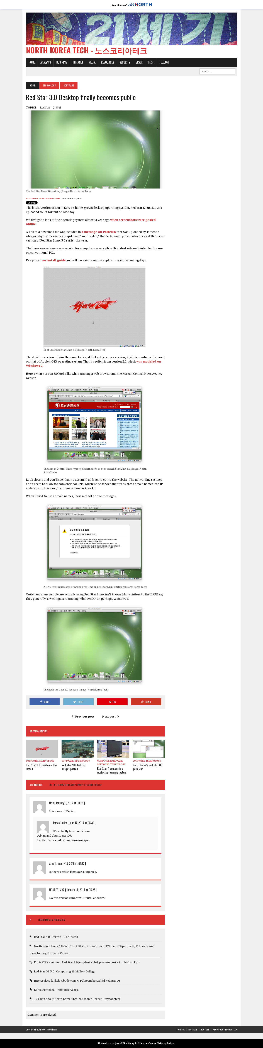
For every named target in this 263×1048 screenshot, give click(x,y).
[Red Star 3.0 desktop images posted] (78, 756)
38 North (102, 1043)
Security (125, 62)
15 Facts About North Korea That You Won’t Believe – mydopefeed (77, 999)
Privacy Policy (165, 1043)
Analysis (45, 62)
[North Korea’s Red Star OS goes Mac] (149, 756)
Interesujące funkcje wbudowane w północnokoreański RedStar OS (77, 980)
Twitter (181, 1029)
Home (32, 62)
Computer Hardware (110, 760)
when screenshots (123, 220)
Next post (109, 716)
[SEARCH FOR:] (217, 71)
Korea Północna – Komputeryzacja (56, 990)
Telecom (164, 62)
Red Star (45, 107)
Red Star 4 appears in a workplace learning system (111, 770)
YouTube (205, 1029)
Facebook (192, 1029)
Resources (107, 62)
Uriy (51, 803)
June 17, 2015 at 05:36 (81, 823)
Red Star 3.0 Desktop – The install (41, 767)
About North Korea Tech (225, 1029)
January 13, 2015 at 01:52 (70, 863)
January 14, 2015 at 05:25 (81, 890)
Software (32, 760)
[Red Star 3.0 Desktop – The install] (42, 756)
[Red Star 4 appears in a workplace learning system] (113, 756)
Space (139, 62)
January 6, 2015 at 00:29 (69, 803)
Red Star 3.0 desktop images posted (73, 767)
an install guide (54, 260)
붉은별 (57, 107)
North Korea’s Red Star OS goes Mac (147, 767)
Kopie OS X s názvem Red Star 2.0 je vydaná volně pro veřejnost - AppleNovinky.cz (87, 962)
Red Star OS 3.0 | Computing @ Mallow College (64, 971)
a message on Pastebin (98, 232)
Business (61, 62)
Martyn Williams (49, 198)
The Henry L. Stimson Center (139, 1043)
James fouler (60, 823)
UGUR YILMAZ (56, 890)
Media (92, 62)
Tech (151, 62)
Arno (51, 863)
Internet (78, 62)
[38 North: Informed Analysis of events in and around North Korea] (131, 6)
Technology (49, 85)
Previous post (84, 716)
